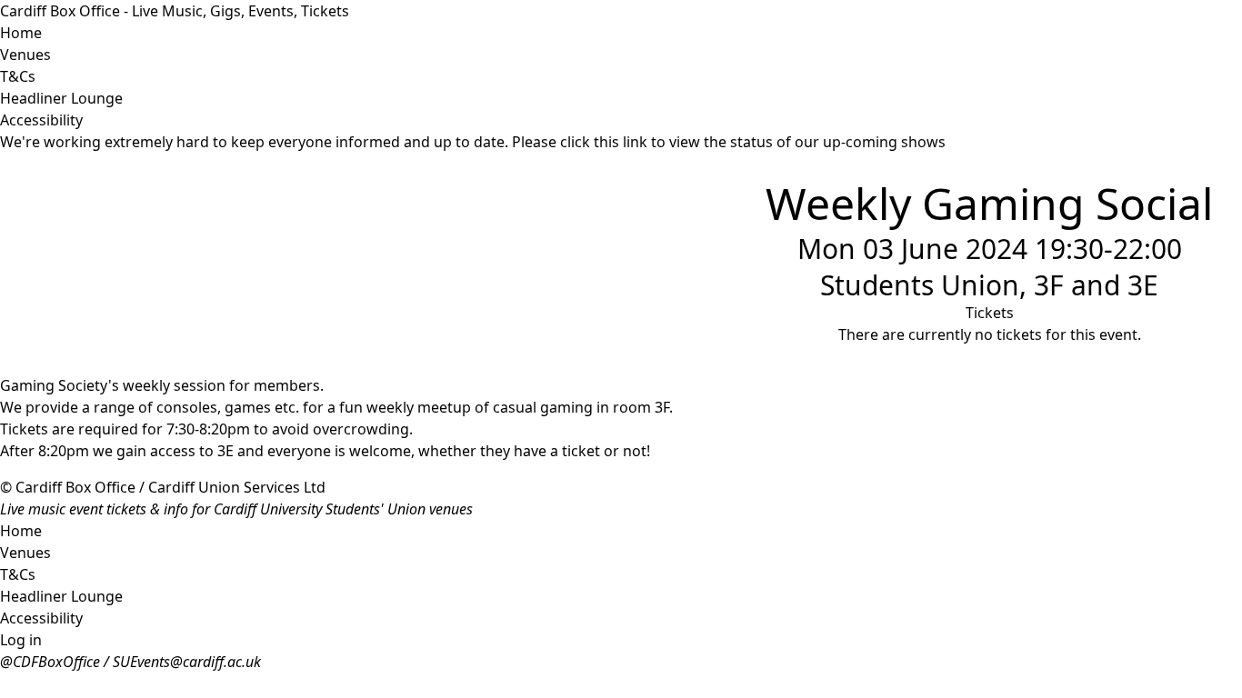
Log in (21, 640)
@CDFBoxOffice (50, 662)
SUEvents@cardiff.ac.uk (187, 662)
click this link (603, 142)
